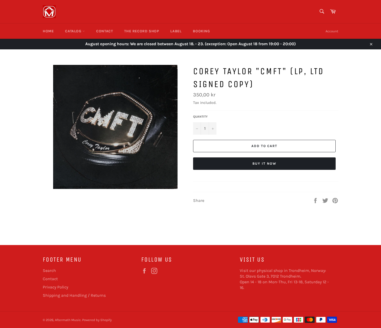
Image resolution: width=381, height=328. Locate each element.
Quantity (200, 116)
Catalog (73, 31)
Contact (104, 31)
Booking (201, 31)
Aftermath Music (68, 320)
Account (332, 31)
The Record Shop (141, 31)
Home (48, 31)
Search (49, 270)
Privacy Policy (55, 287)
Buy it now (264, 163)
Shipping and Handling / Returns (74, 295)
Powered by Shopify (97, 320)
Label (175, 31)
